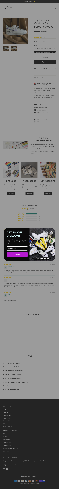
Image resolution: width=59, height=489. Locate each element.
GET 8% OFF (17, 254)
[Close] (53, 230)
